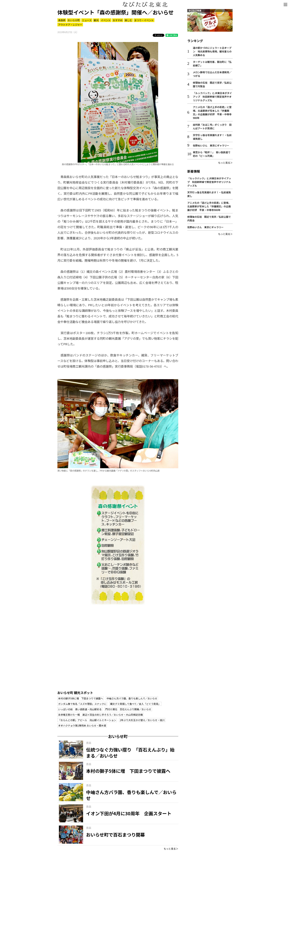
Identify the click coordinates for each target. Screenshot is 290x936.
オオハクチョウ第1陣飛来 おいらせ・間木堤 (82, 725)
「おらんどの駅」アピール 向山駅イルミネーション (87, 720)
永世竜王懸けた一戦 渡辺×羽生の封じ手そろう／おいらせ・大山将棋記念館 (100, 714)
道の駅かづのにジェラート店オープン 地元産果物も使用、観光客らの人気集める (212, 51)
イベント (106, 20)
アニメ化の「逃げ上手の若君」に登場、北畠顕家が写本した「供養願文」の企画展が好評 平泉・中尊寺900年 (212, 112)
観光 (96, 20)
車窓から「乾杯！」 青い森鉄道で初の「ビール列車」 (211, 154)
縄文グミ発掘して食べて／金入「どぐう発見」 (135, 704)
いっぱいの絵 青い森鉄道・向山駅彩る (80, 709)
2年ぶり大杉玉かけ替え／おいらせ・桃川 (142, 720)
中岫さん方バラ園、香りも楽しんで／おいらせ (132, 698)
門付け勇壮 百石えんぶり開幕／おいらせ (128, 709)
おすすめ (117, 20)
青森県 (61, 20)
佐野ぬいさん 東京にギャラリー (211, 145)
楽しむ (128, 20)
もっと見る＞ (171, 848)
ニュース (87, 20)
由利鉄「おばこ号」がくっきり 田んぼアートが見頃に (212, 126)
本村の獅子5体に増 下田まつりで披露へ (80, 698)
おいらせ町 (74, 20)
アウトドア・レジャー (70, 24)
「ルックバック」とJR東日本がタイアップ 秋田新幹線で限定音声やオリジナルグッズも (212, 96)
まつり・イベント (144, 20)
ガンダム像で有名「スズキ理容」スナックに (82, 704)
